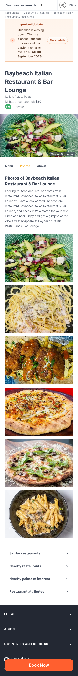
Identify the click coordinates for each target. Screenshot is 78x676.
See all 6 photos (62, 154)
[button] (39, 258)
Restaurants (12, 12)
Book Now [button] (39, 665)
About (41, 166)
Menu (9, 166)
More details (57, 40)
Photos (25, 166)
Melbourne (29, 12)
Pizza (18, 96)
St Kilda (44, 12)
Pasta (28, 96)
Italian (9, 96)
